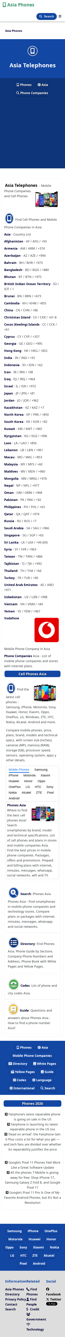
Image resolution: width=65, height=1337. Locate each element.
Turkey (10, 578)
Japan (9, 393)
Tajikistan (12, 563)
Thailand (11, 571)
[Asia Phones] (60, 16)
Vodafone (11, 618)
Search (49, 16)
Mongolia (11, 478)
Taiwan (10, 556)
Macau (9, 457)
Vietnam (11, 604)
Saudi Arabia (14, 528)
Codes (25, 985)
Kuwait (10, 429)
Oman (9, 492)
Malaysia (11, 464)
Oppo (41, 781)
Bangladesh (13, 270)
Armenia (11, 248)
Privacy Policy (15, 1299)
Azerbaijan (12, 255)
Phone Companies (33, 93)
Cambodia (12, 303)
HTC (38, 787)
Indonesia (12, 365)
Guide (24, 1010)
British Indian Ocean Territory (27, 284)
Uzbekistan (13, 597)
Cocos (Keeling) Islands (22, 324)
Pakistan (11, 500)
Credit (34, 1309)
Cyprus (10, 336)
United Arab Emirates (21, 585)
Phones (25, 85)
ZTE (39, 792)
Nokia (13, 792)
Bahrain (10, 263)
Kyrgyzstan (13, 436)
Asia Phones (20, 5)
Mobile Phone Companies (32, 1055)
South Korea (14, 422)
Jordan (9, 400)
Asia (44, 85)
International (23, 1088)
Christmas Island (17, 317)
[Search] (41, 16)
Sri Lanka (11, 542)
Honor (28, 781)
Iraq (7, 379)
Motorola (29, 775)
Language (43, 1080)
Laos (8, 443)
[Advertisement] (32, 132)
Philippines (13, 507)
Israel (9, 386)
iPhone (13, 775)
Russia (9, 521)
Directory (27, 944)
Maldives (11, 471)
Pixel (50, 792)
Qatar (9, 514)
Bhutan (10, 277)
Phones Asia (16, 805)
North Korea (14, 414)
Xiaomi (45, 775)
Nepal (9, 485)
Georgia (10, 343)
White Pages (46, 1063)
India (8, 358)
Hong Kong (13, 351)
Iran (8, 372)
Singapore (12, 535)
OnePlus (15, 787)
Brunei (9, 296)
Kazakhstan (13, 407)
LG (28, 787)
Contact (11, 1304)
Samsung (40, 769)
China (9, 310)
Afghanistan (14, 241)
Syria (8, 549)
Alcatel (26, 792)
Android (14, 798)
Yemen (10, 611)
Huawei (14, 781)
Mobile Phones (19, 769)
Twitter (55, 1299)
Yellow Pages (24, 1072)
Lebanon (11, 450)
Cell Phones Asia (32, 674)
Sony (49, 787)
